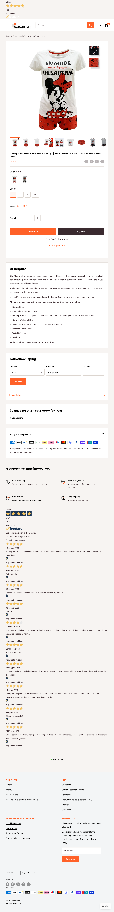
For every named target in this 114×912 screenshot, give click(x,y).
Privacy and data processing (18, 838)
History (9, 785)
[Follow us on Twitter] (13, 884)
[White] (14, 179)
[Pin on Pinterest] (92, 161)
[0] (106, 25)
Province (50, 366)
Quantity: (14, 218)
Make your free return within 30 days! (28, 500)
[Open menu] (7, 25)
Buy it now (81, 231)
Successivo (21, 540)
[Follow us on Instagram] (18, 884)
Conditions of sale (13, 823)
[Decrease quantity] (23, 218)
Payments (66, 795)
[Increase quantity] (37, 218)
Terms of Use (11, 828)
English (10, 873)
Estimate (18, 382)
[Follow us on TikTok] (29, 884)
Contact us (66, 785)
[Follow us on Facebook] (7, 884)
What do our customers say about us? (22, 800)
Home (8, 36)
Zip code (87, 366)
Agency (9, 790)
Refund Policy (15, 395)
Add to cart (33, 231)
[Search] (90, 25)
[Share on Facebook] (86, 161)
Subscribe (70, 859)
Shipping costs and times (73, 790)
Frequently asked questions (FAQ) (77, 800)
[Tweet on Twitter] (97, 161)
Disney (13, 162)
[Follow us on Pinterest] (23, 884)
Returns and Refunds (15, 833)
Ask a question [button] (57, 245)
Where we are (12, 795)
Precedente (11, 540)
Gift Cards (66, 810)
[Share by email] (102, 161)
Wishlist (65, 805)
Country (13, 366)
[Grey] (24, 179)
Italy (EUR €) (27, 873)
